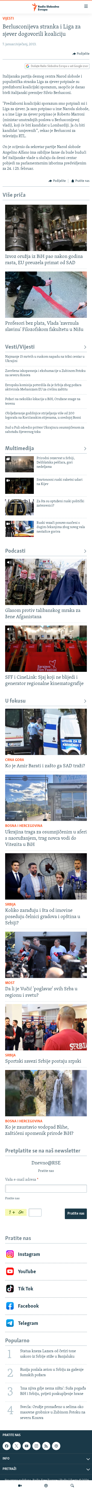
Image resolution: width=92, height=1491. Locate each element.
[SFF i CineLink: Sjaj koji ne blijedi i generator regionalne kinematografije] (46, 648)
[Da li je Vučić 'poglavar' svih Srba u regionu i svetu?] (46, 955)
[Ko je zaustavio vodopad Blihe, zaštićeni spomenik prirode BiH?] (46, 1093)
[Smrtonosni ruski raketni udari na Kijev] (19, 486)
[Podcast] (46, 1485)
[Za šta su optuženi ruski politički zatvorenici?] (19, 507)
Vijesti (8, 19)
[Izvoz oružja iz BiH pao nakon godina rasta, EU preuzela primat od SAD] (46, 228)
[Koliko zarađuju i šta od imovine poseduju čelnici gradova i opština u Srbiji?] (46, 876)
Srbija (10, 905)
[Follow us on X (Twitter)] (16, 1446)
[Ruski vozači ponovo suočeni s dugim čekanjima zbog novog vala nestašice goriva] (19, 529)
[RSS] (46, 1446)
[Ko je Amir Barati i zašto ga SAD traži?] (46, 732)
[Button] (81, 54)
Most (10, 983)
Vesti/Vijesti (20, 347)
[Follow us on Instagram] (36, 1446)
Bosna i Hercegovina (23, 826)
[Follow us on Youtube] (26, 1446)
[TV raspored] (56, 1446)
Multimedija (19, 449)
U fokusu (15, 701)
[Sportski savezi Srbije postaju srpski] (46, 1027)
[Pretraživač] (72, 1485)
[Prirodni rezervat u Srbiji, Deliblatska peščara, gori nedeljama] (19, 464)
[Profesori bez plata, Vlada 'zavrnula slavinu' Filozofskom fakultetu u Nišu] (46, 294)
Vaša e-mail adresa (21, 1180)
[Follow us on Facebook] (7, 1446)
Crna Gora (14, 760)
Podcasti (15, 551)
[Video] (19, 1485)
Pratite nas (75, 1214)
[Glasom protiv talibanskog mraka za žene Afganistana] (46, 582)
